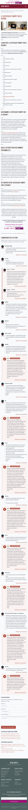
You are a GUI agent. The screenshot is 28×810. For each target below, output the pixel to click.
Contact (16, 782)
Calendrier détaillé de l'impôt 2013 (7, 752)
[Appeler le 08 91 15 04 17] (14, 228)
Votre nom (3, 703)
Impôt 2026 (3, 10)
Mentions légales (18, 784)
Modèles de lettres (5, 785)
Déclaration (3, 774)
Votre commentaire (5, 714)
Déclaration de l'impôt (18, 10)
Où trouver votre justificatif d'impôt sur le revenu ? (11, 738)
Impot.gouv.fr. (16, 191)
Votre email (3, 709)
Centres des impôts (5, 782)
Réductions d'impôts (19, 771)
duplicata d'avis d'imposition (19, 205)
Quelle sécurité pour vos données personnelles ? (10, 737)
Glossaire (3, 784)
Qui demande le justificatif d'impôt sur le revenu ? (10, 735)
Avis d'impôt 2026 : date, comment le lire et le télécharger (12, 750)
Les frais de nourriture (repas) (7, 748)
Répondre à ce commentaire (21, 254)
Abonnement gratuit (14, 801)
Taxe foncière (17, 774)
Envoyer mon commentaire (8, 727)
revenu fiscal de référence (8, 96)
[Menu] (25, 6)
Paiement (3, 776)
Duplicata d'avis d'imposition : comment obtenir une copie (12, 744)
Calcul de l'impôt (4, 773)
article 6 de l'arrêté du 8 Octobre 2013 (10, 132)
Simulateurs (17, 773)
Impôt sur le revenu (10, 10)
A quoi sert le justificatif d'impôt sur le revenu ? (10, 733)
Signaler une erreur (21, 233)
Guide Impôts (5, 6)
